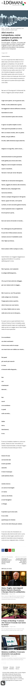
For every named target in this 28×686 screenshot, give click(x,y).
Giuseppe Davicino (5, 655)
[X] (6, 550)
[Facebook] (2, 550)
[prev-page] (2, 663)
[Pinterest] (9, 550)
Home (2, 28)
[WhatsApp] (13, 550)
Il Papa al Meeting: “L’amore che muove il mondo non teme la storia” (13, 623)
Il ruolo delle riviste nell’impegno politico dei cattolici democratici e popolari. (21, 561)
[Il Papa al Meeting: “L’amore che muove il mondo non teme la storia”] (14, 611)
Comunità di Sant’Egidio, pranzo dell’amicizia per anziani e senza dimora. (6, 561)
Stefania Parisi (4, 593)
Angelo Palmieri (5, 626)
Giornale (7, 28)
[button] (3, 683)
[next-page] (5, 663)
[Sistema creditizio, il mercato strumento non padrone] (14, 642)
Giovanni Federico (6, 56)
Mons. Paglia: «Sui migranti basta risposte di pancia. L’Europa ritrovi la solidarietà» (13, 590)
